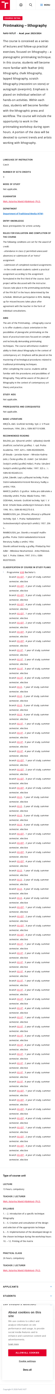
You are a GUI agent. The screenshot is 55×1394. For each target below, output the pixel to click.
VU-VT (20, 650)
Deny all (27, 1369)
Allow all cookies (27, 1353)
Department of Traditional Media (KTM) (23, 213)
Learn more (13, 1344)
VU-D (19, 687)
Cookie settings (27, 1361)
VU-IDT (20, 576)
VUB (22, 572)
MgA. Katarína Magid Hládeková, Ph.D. (21, 201)
